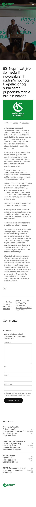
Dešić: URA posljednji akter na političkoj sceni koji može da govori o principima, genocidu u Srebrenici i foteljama (14, 445)
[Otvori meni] (33, 4)
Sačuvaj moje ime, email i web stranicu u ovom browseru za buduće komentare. (18, 394)
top (5, 289)
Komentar (7, 342)
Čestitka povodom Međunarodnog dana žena (8, 305)
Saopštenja (25, 123)
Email (6, 375)
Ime (5, 366)
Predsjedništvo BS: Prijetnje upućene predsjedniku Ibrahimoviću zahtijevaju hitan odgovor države (14, 431)
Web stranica (8, 384)
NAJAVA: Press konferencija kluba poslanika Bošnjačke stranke (10, 459)
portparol (15, 123)
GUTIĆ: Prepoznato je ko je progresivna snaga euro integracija (14, 470)
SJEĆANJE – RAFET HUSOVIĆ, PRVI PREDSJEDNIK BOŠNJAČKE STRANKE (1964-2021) (24, 305)
